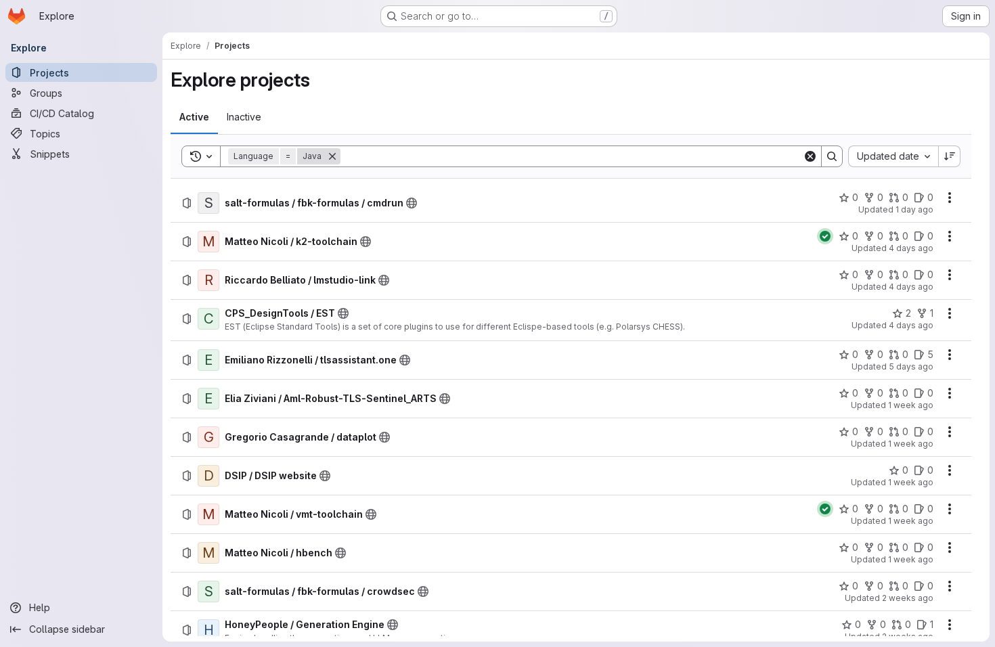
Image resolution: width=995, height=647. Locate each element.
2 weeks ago (907, 598)
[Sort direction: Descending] (949, 156)
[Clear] (810, 156)
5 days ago (911, 366)
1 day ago (914, 209)
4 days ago (911, 248)
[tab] (194, 117)
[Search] (832, 156)
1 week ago (910, 405)
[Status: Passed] (825, 236)
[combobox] (893, 156)
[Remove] (332, 156)
